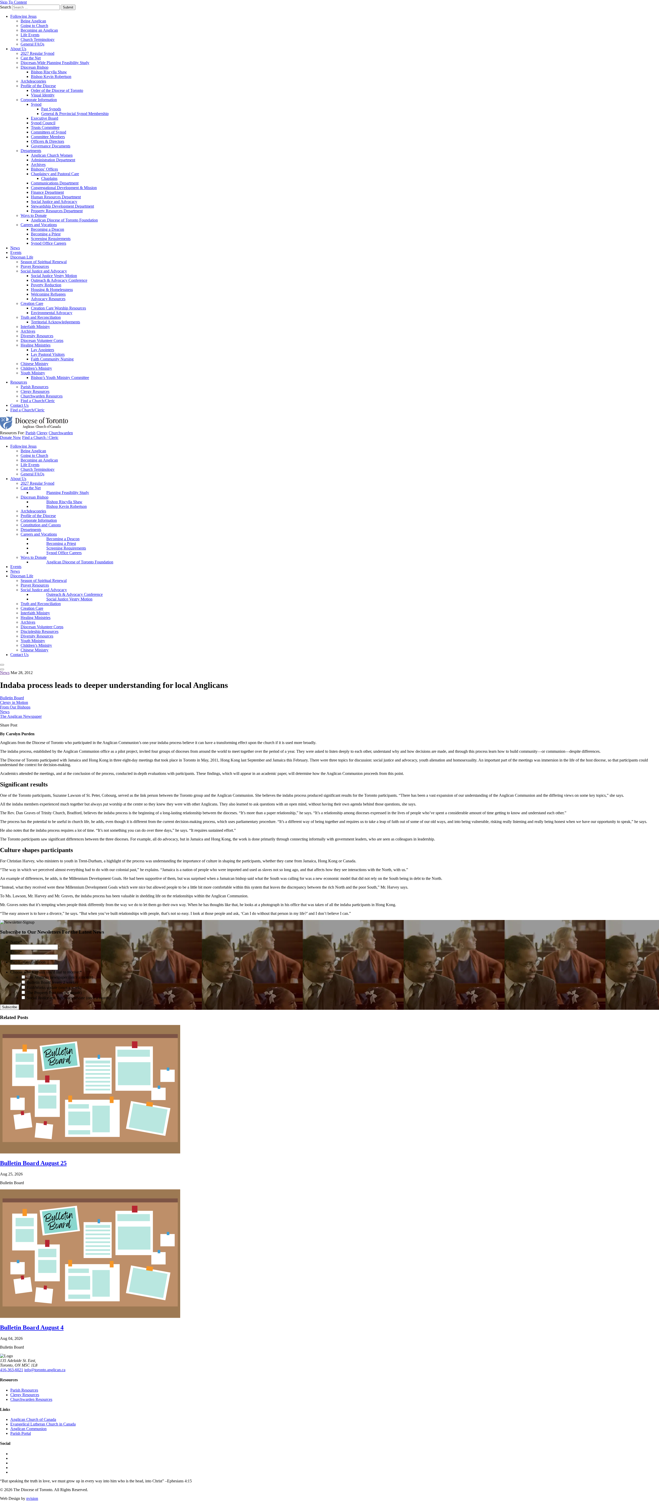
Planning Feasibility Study (67, 492)
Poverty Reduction (46, 285)
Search (5, 7)
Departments (31, 150)
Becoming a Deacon (47, 229)
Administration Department (53, 160)
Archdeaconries (33, 81)
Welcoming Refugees (48, 294)
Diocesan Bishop (34, 67)
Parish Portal (20, 1433)
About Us (18, 49)
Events (15, 252)
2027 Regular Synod (37, 53)
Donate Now (10, 437)
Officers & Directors (47, 141)
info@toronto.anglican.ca (44, 1370)
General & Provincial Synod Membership (75, 113)
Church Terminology (38, 39)
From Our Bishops (15, 707)
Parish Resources (34, 387)
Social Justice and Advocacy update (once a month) (68, 998)
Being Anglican (33, 21)
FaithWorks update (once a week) (54, 987)
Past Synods (51, 109)
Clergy (42, 433)
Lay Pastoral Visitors (48, 354)
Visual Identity (43, 95)
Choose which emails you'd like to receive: (46, 972)
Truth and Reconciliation (41, 317)
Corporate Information (39, 100)
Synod (36, 104)
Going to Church (34, 25)
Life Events (30, 35)
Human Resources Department (56, 197)
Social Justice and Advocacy (54, 201)
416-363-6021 (11, 1370)
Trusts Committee (45, 127)
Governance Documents (50, 146)
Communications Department (55, 183)
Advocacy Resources (48, 299)
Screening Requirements (51, 238)
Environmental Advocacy (51, 313)
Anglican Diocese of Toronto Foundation (64, 220)
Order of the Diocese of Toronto (57, 90)
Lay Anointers (42, 350)
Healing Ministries (35, 345)
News (15, 248)
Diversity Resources (37, 336)
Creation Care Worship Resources (58, 308)
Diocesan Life (21, 257)
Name (16, 942)
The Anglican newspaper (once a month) (60, 977)
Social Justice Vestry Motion (54, 275)
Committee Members (48, 137)
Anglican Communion (28, 1429)
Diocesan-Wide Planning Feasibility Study (55, 62)
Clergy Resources (35, 391)
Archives (38, 164)
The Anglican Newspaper (21, 716)
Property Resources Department (57, 211)
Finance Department (47, 192)
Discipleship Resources (39, 631)
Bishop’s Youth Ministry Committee (60, 377)
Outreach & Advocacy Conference (59, 280)
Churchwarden (61, 433)
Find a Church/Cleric (38, 401)
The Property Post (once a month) (54, 992)
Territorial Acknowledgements (55, 322)
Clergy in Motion (14, 702)
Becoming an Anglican (39, 30)
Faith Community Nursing (52, 359)
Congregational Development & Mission (64, 187)
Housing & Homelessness (52, 289)
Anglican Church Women (52, 155)
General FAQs (32, 44)
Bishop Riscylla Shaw (49, 72)
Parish (30, 433)
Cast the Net (31, 58)
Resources (18, 382)
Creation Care (32, 303)
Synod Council (43, 123)
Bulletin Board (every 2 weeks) (52, 982)
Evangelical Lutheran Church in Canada (43, 1424)
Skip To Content (13, 2)
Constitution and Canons (41, 525)
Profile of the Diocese (38, 86)
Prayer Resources (35, 266)
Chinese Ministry (34, 363)
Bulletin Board (12, 698)
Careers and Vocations (39, 225)
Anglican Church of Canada (33, 1419)
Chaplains (49, 178)
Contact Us (19, 405)
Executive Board (44, 118)
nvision (32, 1498)
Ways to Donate (34, 215)
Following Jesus (23, 16)
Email (16, 952)
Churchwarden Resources (42, 396)
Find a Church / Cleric (40, 437)
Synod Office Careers (48, 243)
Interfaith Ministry (35, 326)
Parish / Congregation (28, 962)
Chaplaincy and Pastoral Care (55, 174)
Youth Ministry (33, 373)
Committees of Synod (48, 132)
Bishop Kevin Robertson (51, 76)
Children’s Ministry (36, 368)
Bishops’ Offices (44, 169)
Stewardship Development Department (62, 206)
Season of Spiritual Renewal (44, 262)
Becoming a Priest (45, 234)
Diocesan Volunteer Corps (42, 340)
